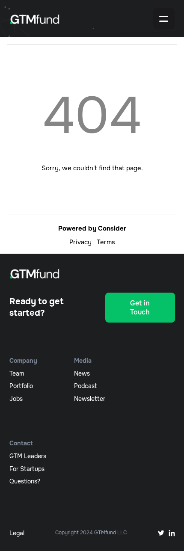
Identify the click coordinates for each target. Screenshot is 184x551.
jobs (16, 399)
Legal (16, 533)
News (82, 373)
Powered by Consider (92, 228)
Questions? (24, 481)
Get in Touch (140, 308)
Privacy (80, 242)
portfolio (21, 386)
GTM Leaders (27, 456)
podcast (85, 386)
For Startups (27, 469)
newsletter (89, 399)
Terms (106, 242)
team (16, 373)
